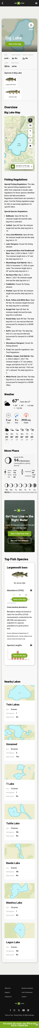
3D (30, 125)
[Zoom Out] (30, 135)
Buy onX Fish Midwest (19, 541)
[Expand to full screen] (30, 140)
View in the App (15, 44)
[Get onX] (19, 142)
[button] (31, 25)
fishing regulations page (25, 201)
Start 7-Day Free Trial (19, 534)
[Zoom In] (30, 131)
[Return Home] (30, 146)
